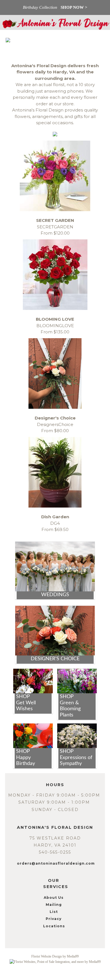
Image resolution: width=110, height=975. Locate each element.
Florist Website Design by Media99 (55, 956)
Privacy (53, 919)
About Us (53, 897)
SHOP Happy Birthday (25, 757)
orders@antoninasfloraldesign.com (56, 863)
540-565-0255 (55, 852)
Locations (54, 926)
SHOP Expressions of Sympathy (76, 757)
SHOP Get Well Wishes (26, 702)
